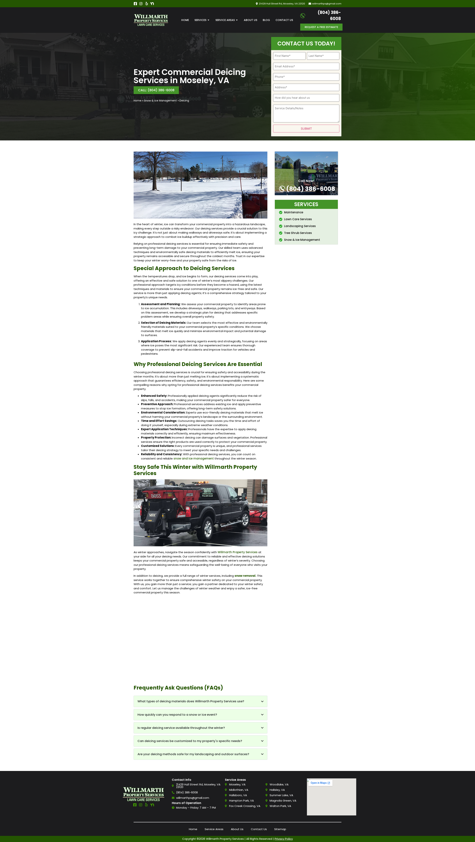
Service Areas (214, 829)
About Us (237, 829)
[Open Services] (208, 20)
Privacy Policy (284, 839)
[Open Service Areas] (237, 20)
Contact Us (259, 829)
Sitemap (280, 829)
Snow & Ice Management (160, 100)
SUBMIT (306, 128)
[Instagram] (141, 3)
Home (137, 100)
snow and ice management (193, 458)
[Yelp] (146, 3)
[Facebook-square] (135, 3)
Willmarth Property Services (238, 552)
